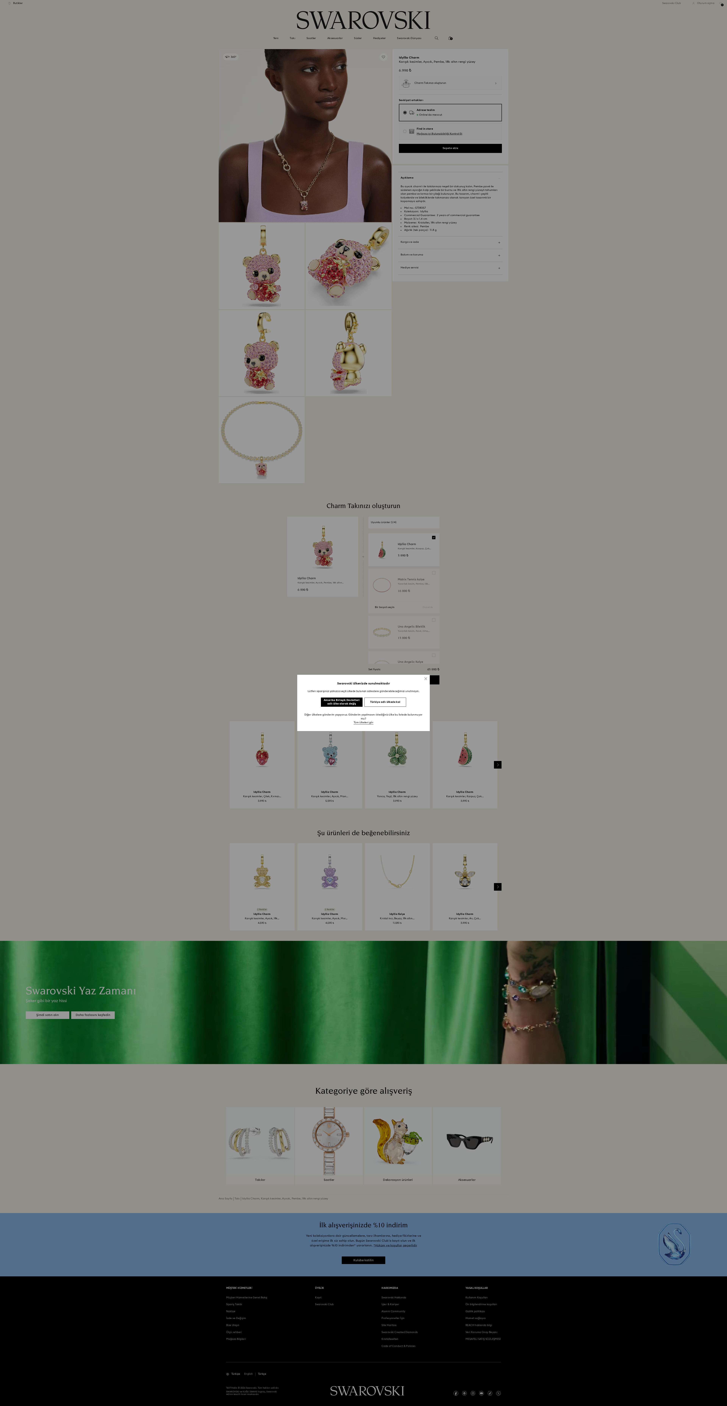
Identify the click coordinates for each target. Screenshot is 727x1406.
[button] (425, 678)
